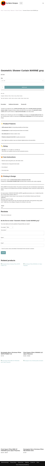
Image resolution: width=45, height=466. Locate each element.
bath (3, 98)
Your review (3, 230)
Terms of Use (20, 462)
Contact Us (32, 462)
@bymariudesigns (5, 462)
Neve (17, 464)
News (38, 462)
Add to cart (24, 87)
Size (2, 78)
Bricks (10, 95)
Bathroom (12, 10)
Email (2, 243)
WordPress (26, 464)
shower (22, 98)
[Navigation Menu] (21, 3)
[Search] (43, 3)
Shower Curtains (19, 10)
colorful (10, 98)
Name (2, 237)
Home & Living (7, 10)
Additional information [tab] (14, 104)
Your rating (3, 227)
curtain (12, 98)
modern (19, 98)
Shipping (27, 462)
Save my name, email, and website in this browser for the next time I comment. (18, 248)
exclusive (15, 98)
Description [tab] (3, 104)
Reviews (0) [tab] (23, 104)
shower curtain (26, 98)
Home (2, 10)
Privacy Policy (13, 462)
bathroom (6, 98)
